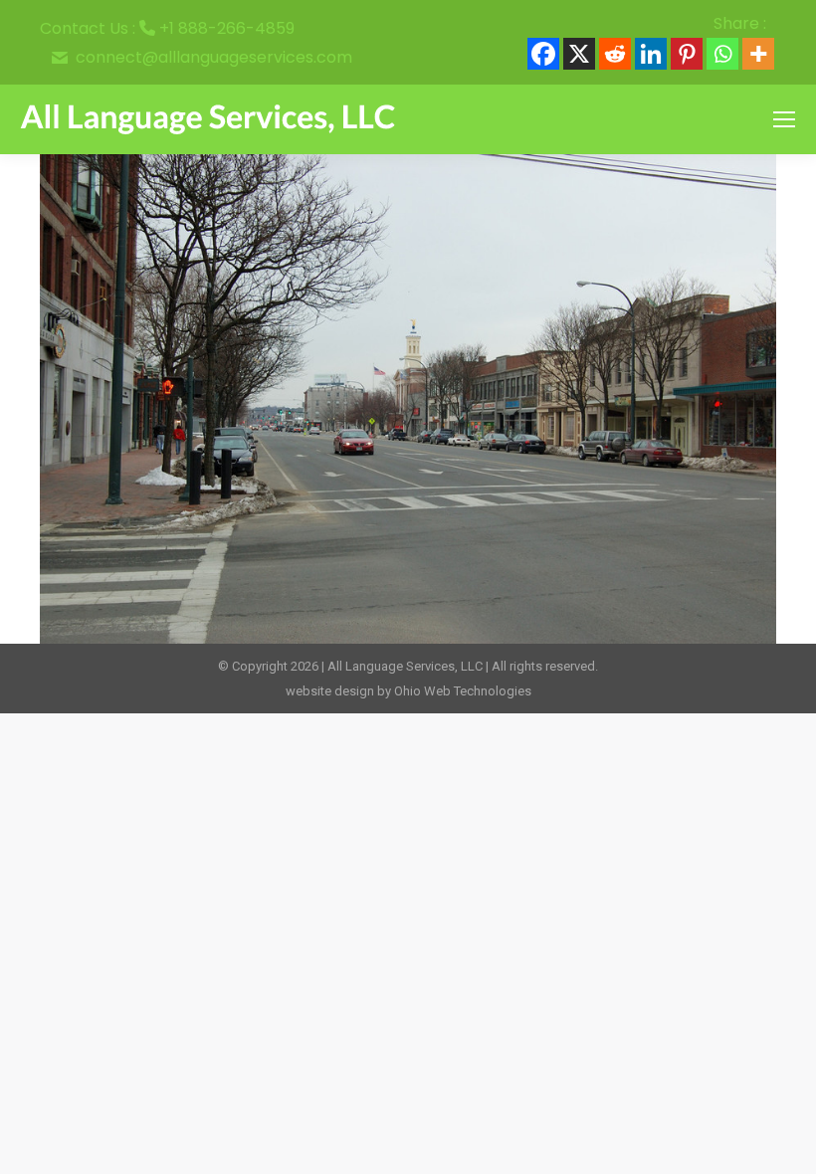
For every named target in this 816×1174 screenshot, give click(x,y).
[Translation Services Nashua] (408, 399)
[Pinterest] (687, 54)
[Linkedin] (651, 54)
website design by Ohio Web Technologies (408, 691)
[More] (758, 54)
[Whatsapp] (722, 54)
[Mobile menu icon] (784, 119)
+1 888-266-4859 (227, 28)
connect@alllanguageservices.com (214, 58)
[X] (579, 54)
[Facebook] (543, 54)
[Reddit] (615, 54)
